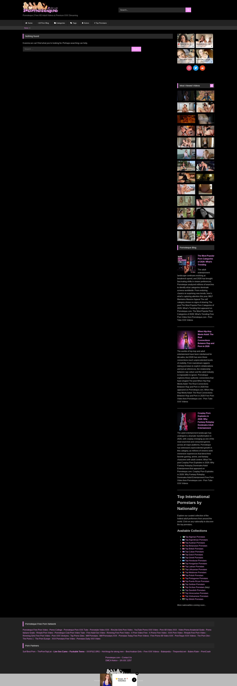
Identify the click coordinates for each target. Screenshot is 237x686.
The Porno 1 (28, 639)
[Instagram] (189, 68)
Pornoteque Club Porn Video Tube (70, 633)
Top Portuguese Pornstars (196, 578)
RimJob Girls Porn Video (122, 630)
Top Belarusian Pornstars (196, 546)
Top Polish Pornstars (194, 575)
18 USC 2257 (126, 660)
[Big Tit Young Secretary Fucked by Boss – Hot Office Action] (205, 142)
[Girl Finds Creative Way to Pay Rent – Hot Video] (186, 154)
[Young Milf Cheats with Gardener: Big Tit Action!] (186, 166)
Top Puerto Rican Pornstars (197, 581)
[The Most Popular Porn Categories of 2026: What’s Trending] (186, 273)
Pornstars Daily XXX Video (88, 639)
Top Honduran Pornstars (196, 561)
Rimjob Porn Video (44, 633)
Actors (86, 23)
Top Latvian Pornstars (194, 566)
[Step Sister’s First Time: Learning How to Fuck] (205, 131)
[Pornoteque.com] (40, 8)
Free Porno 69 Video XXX (161, 636)
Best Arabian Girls (134, 652)
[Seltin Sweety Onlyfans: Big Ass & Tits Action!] (205, 107)
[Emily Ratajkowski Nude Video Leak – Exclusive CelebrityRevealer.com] (205, 119)
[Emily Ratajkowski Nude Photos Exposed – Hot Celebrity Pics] (205, 189)
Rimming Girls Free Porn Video (36, 636)
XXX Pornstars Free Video (63, 639)
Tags (75, 23)
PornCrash (206, 652)
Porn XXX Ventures (60, 636)
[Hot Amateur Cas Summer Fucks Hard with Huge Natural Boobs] (186, 107)
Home (30, 23)
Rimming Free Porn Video (118, 633)
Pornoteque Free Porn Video (35, 630)
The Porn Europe (42, 639)
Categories (60, 23)
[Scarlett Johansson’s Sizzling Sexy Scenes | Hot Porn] (186, 96)
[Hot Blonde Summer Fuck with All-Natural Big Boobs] (186, 236)
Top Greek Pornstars (194, 558)
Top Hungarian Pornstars (196, 564)
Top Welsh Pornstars (194, 599)
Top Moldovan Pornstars (195, 572)
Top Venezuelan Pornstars (196, 593)
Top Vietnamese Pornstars (196, 596)
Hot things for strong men (113, 652)
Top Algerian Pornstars (195, 537)
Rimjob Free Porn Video (194, 633)
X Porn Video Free (139, 633)
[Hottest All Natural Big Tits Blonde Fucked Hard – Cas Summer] (205, 201)
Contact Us (127, 657)
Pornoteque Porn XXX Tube (76, 630)
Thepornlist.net (179, 652)
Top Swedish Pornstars (195, 590)
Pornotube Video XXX (99, 630)
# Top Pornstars (100, 23)
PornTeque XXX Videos (185, 636)
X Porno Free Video (158, 633)
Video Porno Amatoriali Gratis (191, 630)
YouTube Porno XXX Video (146, 630)
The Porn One (203, 636)
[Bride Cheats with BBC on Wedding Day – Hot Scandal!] (186, 201)
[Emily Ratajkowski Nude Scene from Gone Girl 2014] (205, 178)
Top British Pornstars (194, 549)
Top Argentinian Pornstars (196, 540)
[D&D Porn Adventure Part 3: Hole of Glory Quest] (186, 213)
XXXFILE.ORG (93, 652)
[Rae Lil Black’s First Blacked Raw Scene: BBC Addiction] (186, 224)
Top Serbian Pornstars (195, 584)
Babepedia (166, 652)
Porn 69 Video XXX (168, 630)
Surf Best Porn (29, 652)
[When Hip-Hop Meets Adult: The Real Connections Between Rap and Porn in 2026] (186, 348)
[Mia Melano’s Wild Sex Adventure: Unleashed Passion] (186, 189)
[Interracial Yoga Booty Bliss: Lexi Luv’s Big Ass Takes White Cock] (205, 236)
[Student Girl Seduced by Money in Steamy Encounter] (186, 178)
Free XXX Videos (151, 652)
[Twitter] (195, 68)
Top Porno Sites (77, 636)
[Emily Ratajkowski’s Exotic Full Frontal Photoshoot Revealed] (205, 213)
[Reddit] (202, 68)
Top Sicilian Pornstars (194, 587)
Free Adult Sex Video (96, 633)
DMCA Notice (112, 660)
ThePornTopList (44, 652)
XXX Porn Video (175, 633)
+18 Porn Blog (43, 23)
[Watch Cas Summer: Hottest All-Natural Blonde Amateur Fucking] (205, 224)
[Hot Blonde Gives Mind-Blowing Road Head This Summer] (205, 166)
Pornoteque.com (112, 657)
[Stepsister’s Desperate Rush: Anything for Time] (186, 142)
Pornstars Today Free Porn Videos (134, 636)
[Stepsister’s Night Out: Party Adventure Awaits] (186, 131)
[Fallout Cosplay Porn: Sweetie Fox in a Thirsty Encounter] (205, 96)
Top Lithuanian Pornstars (196, 569)
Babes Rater (193, 652)
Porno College (55, 630)
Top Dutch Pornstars (194, 555)
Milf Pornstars (92, 636)
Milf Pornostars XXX (108, 636)
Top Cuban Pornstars (194, 552)
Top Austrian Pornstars (195, 543)
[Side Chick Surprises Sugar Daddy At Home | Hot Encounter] (205, 154)
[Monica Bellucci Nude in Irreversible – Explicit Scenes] (186, 119)
